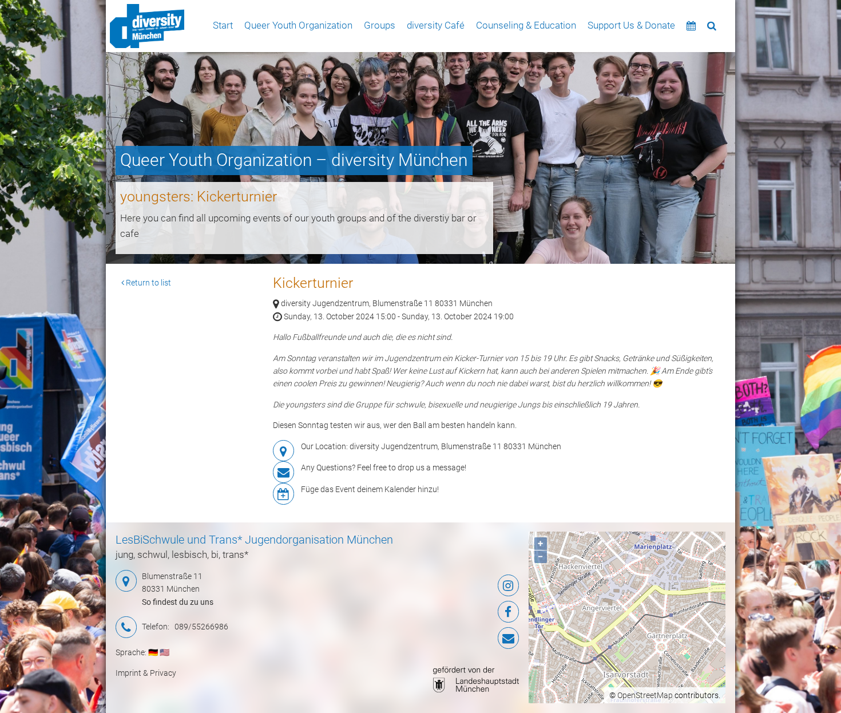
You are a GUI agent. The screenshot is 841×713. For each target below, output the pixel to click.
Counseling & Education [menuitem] (526, 25)
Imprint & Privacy (146, 673)
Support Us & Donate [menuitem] (631, 25)
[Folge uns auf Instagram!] (451, 585)
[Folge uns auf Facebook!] (451, 612)
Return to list (147, 282)
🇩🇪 (153, 652)
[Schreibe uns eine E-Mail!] (451, 638)
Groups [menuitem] (379, 25)
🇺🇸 (164, 652)
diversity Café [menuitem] (436, 25)
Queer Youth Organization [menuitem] (298, 25)
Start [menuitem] (223, 25)
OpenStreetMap (645, 695)
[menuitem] (147, 26)
